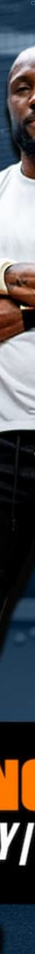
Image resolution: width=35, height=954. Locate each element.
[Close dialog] (33, 3)
